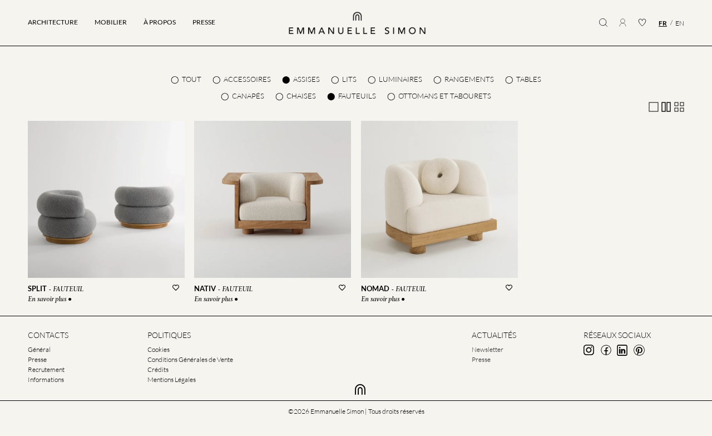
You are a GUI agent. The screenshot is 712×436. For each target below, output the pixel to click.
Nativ (205, 288)
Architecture (53, 22)
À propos (160, 22)
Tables (528, 79)
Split (37, 288)
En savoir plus (48, 299)
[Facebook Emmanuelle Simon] (605, 350)
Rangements (469, 79)
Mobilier (111, 22)
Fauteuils (357, 95)
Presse (203, 22)
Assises (306, 79)
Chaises (301, 95)
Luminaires (400, 79)
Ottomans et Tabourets (444, 95)
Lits (349, 79)
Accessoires (247, 79)
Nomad (375, 288)
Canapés (248, 95)
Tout (191, 79)
